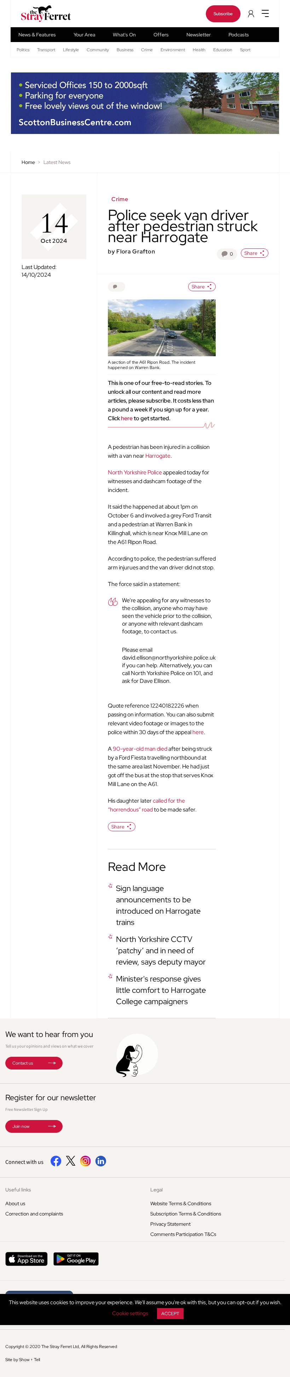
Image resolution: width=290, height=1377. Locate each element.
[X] (71, 1163)
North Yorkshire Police (135, 472)
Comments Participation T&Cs (183, 1234)
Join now (20, 1126)
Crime (147, 50)
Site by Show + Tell (22, 1360)
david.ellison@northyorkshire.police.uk (169, 657)
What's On (124, 34)
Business (125, 50)
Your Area (84, 34)
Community (98, 50)
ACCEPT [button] (170, 1314)
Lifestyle (71, 50)
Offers (161, 34)
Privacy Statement (170, 1224)
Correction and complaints (34, 1214)
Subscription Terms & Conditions (185, 1214)
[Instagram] (85, 1164)
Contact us (22, 1063)
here (127, 418)
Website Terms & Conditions (180, 1203)
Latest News (57, 162)
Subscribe (223, 14)
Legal (156, 1189)
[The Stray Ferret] (38, 13)
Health (199, 50)
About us (15, 1203)
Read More (137, 866)
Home (28, 162)
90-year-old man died (140, 748)
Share (250, 253)
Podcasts (238, 34)
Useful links (18, 1189)
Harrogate (157, 455)
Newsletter (198, 34)
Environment (173, 50)
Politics (23, 50)
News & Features (37, 34)
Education (222, 50)
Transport (46, 50)
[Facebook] (56, 1164)
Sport (245, 50)
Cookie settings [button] (130, 1313)
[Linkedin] (100, 1164)
